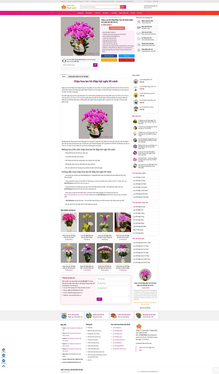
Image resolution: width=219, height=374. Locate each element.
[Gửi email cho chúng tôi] (149, 1)
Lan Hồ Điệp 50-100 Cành (141, 197)
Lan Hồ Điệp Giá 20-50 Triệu (141, 262)
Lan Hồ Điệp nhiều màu (119, 339)
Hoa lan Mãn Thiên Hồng (119, 349)
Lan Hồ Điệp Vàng (138, 216)
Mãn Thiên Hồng (138, 230)
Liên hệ (69, 1)
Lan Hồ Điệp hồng (117, 333)
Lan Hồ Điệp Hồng (138, 223)
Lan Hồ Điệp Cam (138, 220)
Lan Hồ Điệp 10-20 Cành (140, 190)
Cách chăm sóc (123, 13)
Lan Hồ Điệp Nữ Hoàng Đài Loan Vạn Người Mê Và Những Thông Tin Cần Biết (147, 140)
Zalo (131, 47)
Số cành (105, 13)
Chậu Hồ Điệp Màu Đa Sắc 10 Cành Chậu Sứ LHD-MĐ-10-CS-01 (87, 268)
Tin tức (87, 1)
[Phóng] (63, 53)
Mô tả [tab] (64, 76)
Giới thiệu (90, 327)
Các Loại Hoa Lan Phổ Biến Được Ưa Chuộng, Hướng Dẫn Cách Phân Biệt (147, 166)
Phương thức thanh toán (94, 336)
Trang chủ (63, 1)
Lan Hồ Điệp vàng (117, 336)
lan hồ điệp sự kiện (74, 97)
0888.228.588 (147, 7)
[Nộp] (123, 7)
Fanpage (124, 47)
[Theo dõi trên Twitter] (147, 1)
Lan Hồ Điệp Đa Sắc (139, 207)
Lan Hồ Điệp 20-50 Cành (140, 194)
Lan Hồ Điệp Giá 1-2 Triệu (141, 246)
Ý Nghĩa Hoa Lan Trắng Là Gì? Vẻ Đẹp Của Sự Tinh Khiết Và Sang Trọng (147, 134)
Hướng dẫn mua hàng (94, 333)
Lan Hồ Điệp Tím (138, 210)
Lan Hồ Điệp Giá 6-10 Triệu (141, 256)
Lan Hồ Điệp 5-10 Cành (140, 187)
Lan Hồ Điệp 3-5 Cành (139, 184)
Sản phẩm (89, 13)
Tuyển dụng (94, 1)
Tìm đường (3, 352)
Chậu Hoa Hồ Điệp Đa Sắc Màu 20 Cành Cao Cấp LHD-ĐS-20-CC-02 (105, 268)
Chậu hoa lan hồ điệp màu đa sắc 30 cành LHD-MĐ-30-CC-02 (68, 268)
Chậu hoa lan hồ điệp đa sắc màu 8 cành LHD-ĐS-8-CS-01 (122, 237)
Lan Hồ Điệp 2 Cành (139, 177)
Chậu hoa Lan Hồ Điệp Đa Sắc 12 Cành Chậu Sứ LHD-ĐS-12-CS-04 (123, 268)
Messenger (3, 362)
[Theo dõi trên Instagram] (146, 1)
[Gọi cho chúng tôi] (151, 1)
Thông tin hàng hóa (93, 339)
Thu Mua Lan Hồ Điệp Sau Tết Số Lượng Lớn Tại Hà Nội (147, 127)
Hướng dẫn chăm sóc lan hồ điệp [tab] (78, 76)
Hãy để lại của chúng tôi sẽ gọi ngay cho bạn (80, 60)
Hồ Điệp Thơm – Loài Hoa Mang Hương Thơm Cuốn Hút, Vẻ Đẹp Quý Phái (147, 159)
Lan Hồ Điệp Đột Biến (139, 226)
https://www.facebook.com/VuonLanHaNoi (76, 195)
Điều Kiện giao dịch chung (94, 330)
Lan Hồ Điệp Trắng (138, 213)
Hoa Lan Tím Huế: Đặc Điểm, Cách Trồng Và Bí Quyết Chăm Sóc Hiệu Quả (146, 153)
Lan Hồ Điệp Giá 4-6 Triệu (141, 252)
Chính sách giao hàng (93, 342)
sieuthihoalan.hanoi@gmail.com (149, 371)
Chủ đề (97, 13)
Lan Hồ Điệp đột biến (118, 345)
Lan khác (114, 13)
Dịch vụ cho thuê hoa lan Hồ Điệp (106, 1)
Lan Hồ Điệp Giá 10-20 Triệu (141, 259)
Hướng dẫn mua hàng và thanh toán (124, 1)
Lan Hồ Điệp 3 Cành (139, 180)
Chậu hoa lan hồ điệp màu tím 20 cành (68, 236)
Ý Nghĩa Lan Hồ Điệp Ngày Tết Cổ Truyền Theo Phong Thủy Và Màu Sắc (147, 122)
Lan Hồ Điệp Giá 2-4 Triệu (141, 249)
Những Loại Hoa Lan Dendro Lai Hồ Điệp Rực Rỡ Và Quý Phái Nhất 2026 (147, 147)
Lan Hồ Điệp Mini (138, 233)
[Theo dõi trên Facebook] (144, 1)
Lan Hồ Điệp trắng (117, 330)
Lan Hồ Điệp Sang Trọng (114, 17)
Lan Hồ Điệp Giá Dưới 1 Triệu (142, 242)
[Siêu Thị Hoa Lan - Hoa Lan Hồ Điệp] (69, 7)
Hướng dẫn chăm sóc (78, 1)
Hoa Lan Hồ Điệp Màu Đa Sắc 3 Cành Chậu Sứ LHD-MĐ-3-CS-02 (105, 237)
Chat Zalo (3, 357)
